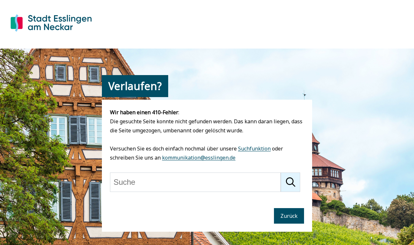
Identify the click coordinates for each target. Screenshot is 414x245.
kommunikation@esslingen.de (198, 157)
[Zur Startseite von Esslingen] (51, 32)
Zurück (289, 215)
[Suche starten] (290, 182)
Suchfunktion (254, 148)
